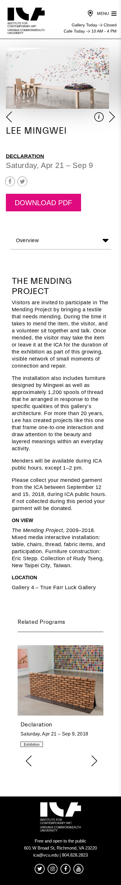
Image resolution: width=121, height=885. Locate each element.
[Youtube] (78, 869)
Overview (27, 240)
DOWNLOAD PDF (43, 203)
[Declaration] (60, 697)
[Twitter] (40, 869)
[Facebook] (65, 869)
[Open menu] (114, 13)
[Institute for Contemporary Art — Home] (26, 21)
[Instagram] (53, 869)
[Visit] (90, 13)
